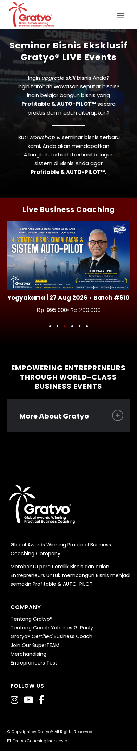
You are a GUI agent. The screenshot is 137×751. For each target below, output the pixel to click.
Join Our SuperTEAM (35, 645)
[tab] (68, 415)
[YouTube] (28, 699)
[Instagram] (14, 699)
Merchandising (28, 654)
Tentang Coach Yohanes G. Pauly (52, 627)
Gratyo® (45, 731)
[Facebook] (41, 699)
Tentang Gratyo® (32, 618)
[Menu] (122, 14)
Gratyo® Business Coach (51, 636)
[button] (50, 326)
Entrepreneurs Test (34, 662)
